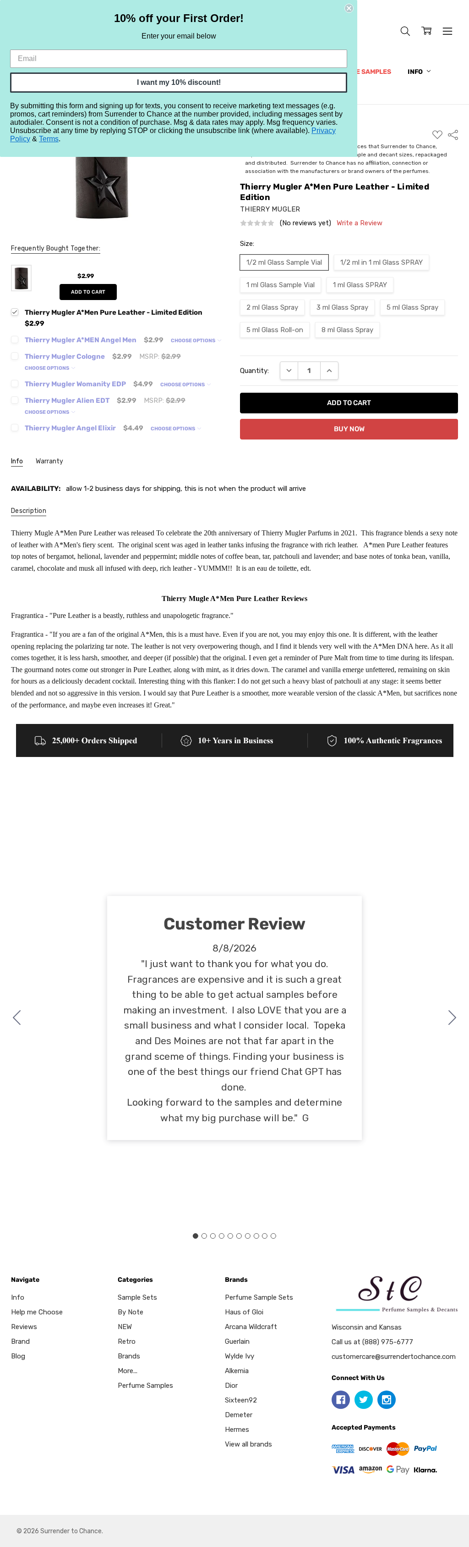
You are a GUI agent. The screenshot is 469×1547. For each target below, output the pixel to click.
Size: (247, 243)
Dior (231, 1385)
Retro (127, 1341)
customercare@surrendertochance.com (394, 1356)
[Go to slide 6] (238, 1236)
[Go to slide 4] (221, 1236)
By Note (130, 1312)
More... (127, 1371)
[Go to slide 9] (264, 1236)
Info (416, 72)
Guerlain (237, 1341)
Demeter (238, 1415)
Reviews (24, 1327)
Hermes (237, 1429)
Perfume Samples (360, 72)
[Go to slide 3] (213, 1236)
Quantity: (254, 371)
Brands (129, 1356)
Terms (49, 139)
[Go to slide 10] (17, 1018)
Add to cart (88, 292)
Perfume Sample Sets (259, 1297)
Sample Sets (137, 1297)
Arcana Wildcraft (251, 1327)
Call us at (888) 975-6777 (372, 1342)
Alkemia (237, 1371)
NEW (125, 1327)
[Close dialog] (349, 8)
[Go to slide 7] (247, 1236)
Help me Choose (37, 1312)
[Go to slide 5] (230, 1236)
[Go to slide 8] (256, 1236)
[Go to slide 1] (195, 1236)
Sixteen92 (241, 1400)
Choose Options (193, 341)
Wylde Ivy (239, 1356)
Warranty (49, 461)
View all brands (248, 1444)
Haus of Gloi (244, 1312)
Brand (20, 1341)
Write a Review (359, 223)
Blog (18, 1356)
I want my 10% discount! (179, 82)
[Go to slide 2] (452, 1018)
